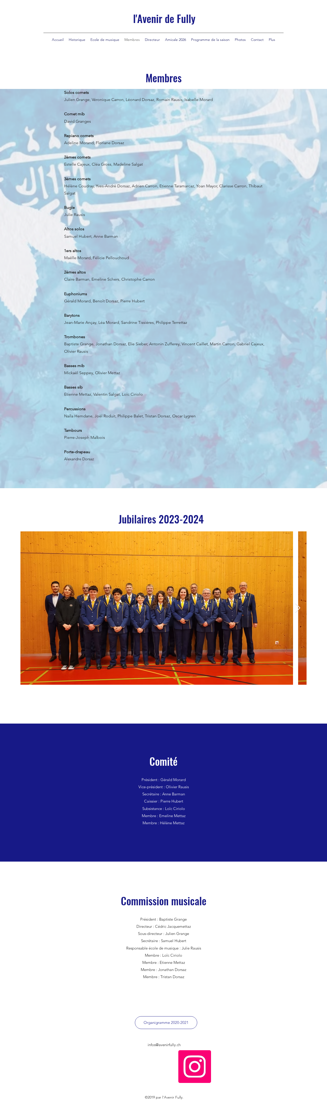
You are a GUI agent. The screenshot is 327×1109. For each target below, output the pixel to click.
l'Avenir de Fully (164, 18)
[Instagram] (194, 1066)
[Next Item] (298, 608)
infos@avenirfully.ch (164, 1044)
